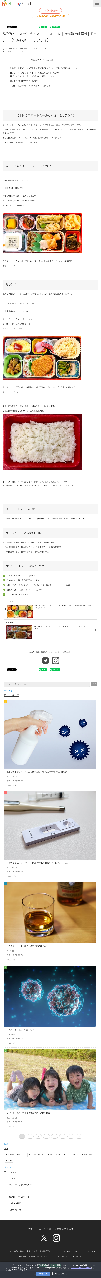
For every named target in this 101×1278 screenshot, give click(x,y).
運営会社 (22, 1256)
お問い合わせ (50, 10)
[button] (97, 3)
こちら (35, 142)
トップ (12, 1178)
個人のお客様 (19, 1251)
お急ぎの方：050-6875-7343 (50, 16)
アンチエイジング (37, 1155)
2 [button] (30, 1136)
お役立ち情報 (15, 1203)
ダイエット (88, 1155)
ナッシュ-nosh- (66, 1251)
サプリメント (55, 1155)
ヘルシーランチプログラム (14, 51)
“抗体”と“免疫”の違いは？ (20, 1030)
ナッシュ (13, 1191)
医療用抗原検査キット (16, 1155)
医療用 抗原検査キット (19, 1197)
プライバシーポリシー (60, 1256)
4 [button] (46, 1136)
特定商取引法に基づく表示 (39, 1256)
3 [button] (38, 1136)
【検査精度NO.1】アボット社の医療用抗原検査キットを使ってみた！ (38, 863)
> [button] (70, 1136)
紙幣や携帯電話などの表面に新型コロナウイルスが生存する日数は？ (37, 772)
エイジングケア (72, 1155)
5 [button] (54, 1136)
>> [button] (79, 1136)
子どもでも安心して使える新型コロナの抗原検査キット (31, 1113)
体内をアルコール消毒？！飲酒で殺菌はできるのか (29, 946)
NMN (10, 1160)
